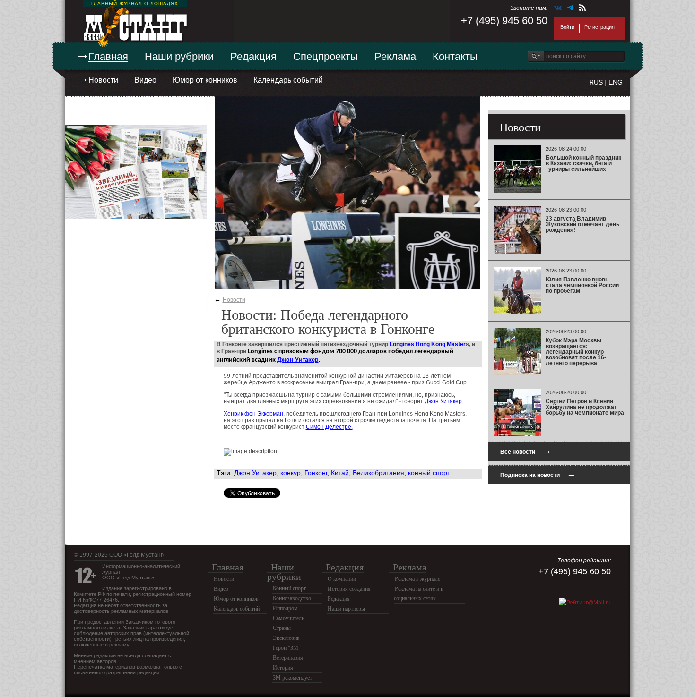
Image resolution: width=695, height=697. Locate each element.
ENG (615, 82)
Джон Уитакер (298, 360)
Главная (108, 56)
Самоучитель (288, 618)
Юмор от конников (205, 80)
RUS (596, 82)
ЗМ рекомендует (292, 677)
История (283, 667)
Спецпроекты (325, 56)
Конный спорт (289, 588)
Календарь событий (288, 80)
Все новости (525, 451)
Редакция (253, 56)
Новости (103, 80)
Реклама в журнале (417, 579)
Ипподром (285, 608)
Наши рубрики (179, 56)
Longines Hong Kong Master (428, 344)
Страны (282, 628)
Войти (567, 27)
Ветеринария (288, 657)
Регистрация (599, 27)
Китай (340, 472)
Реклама (395, 56)
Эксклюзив (286, 638)
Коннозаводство (292, 598)
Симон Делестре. (329, 427)
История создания (349, 589)
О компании (342, 579)
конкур (290, 472)
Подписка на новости (538, 474)
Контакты (455, 56)
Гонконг (315, 472)
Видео (145, 80)
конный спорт (429, 472)
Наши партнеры (346, 608)
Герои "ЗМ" (287, 648)
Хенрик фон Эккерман (253, 413)
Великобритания (378, 472)
